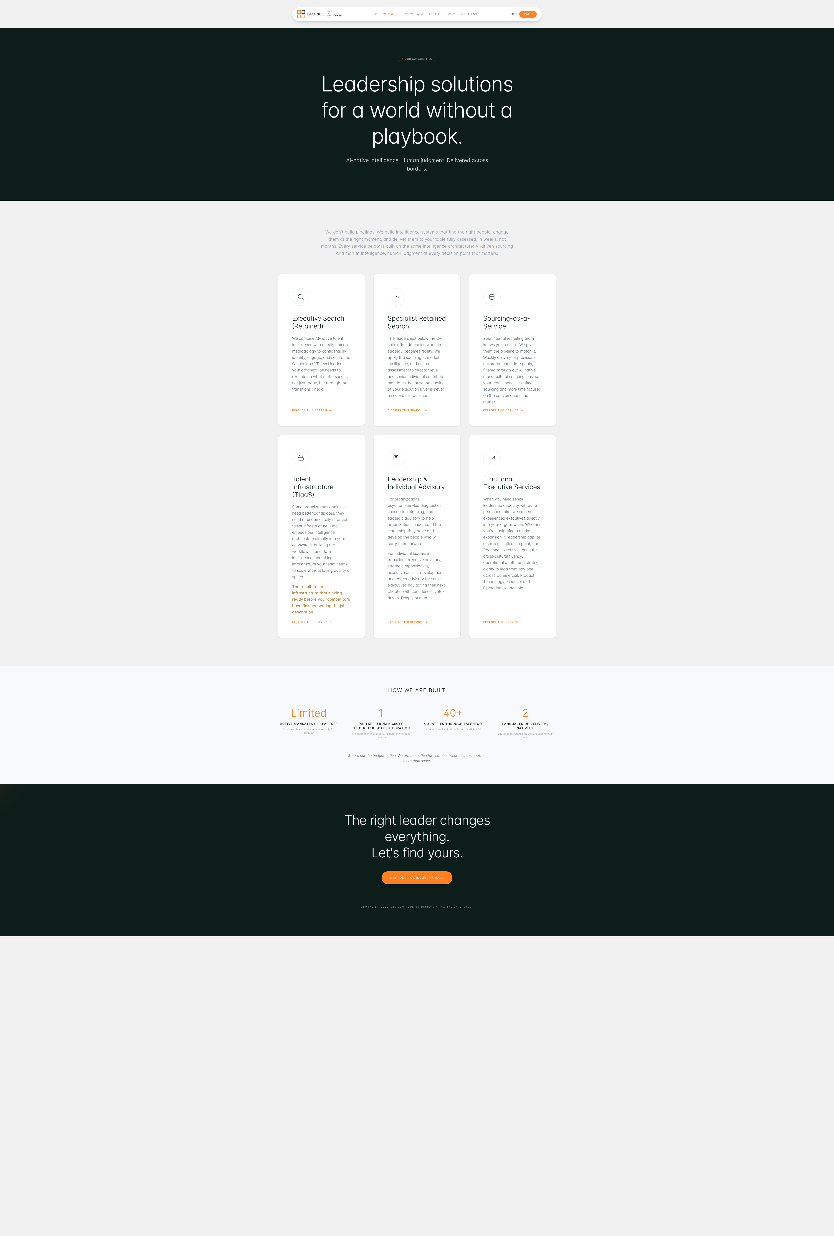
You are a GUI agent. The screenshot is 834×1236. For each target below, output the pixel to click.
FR (512, 14)
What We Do (391, 14)
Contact (528, 14)
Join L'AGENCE (469, 14)
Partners (450, 14)
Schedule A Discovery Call (417, 878)
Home (375, 14)
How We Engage (414, 14)
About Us (434, 14)
